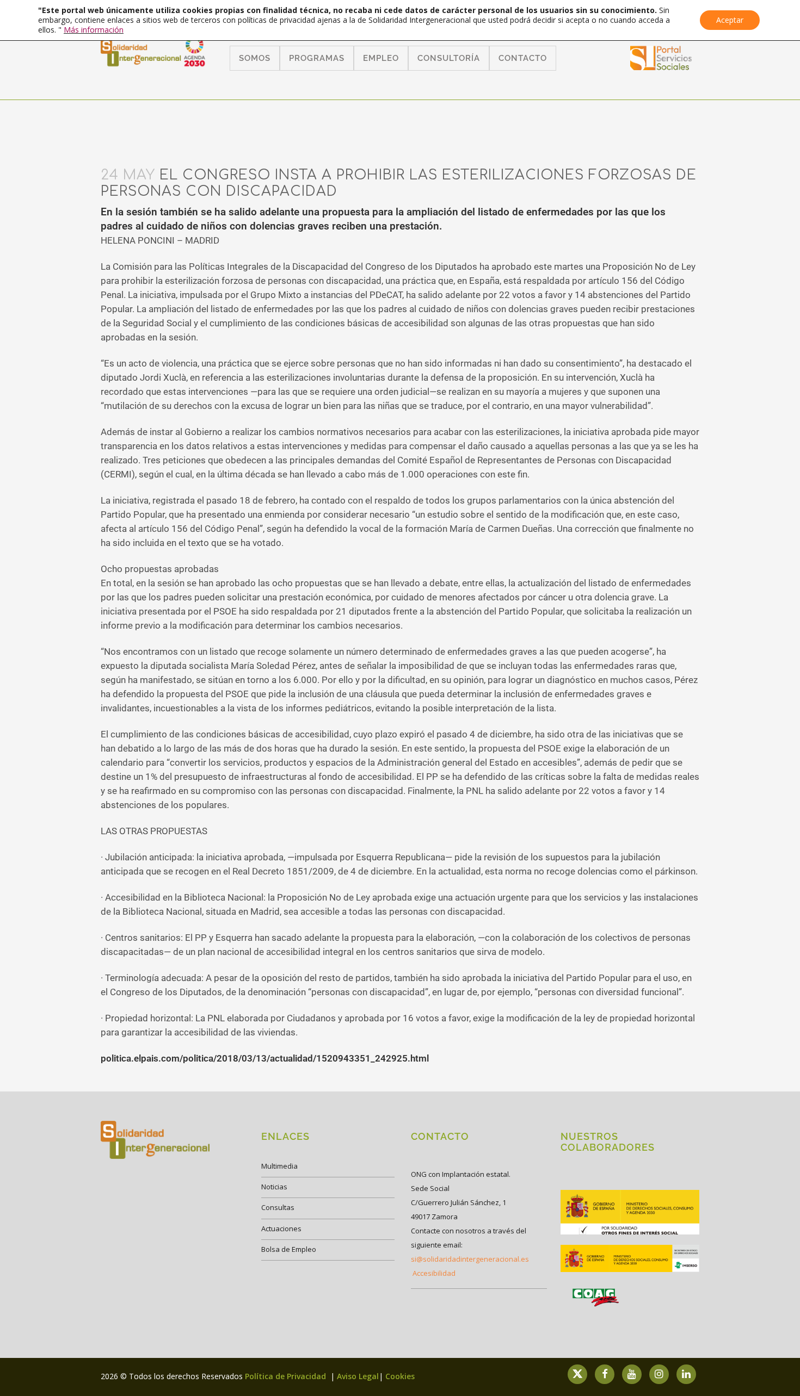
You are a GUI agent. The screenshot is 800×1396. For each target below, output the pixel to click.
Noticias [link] (274, 1187)
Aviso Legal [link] (358, 1376)
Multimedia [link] (279, 1166)
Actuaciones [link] (281, 1228)
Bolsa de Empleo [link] (288, 1249)
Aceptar (729, 20)
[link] (661, 66)
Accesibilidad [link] (434, 1273)
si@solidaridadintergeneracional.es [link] (470, 1259)
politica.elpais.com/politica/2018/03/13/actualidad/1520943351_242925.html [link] (265, 1058)
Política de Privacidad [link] (286, 1376)
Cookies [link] (400, 1376)
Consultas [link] (277, 1207)
